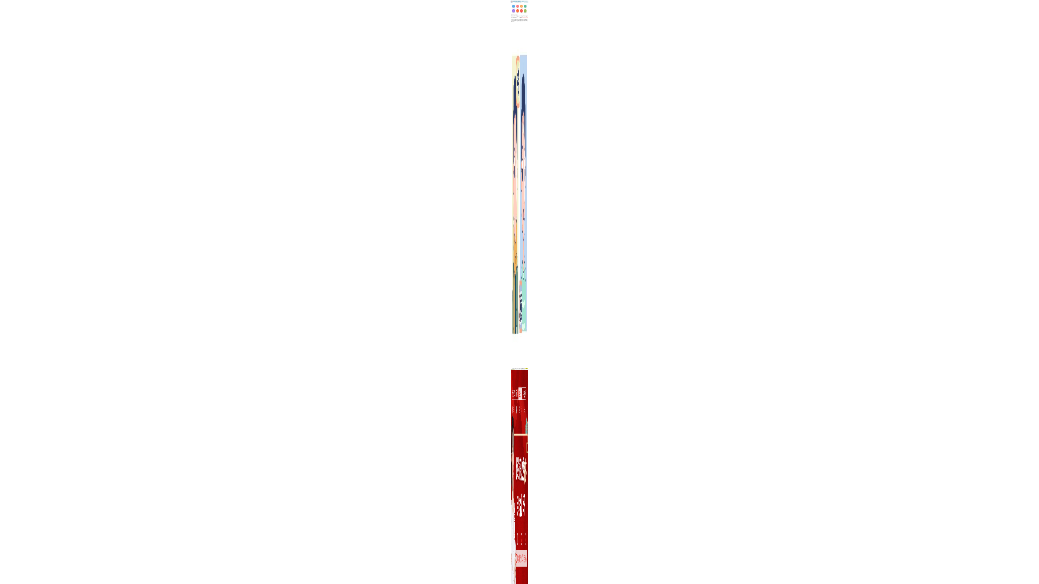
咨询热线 (524, 17)
